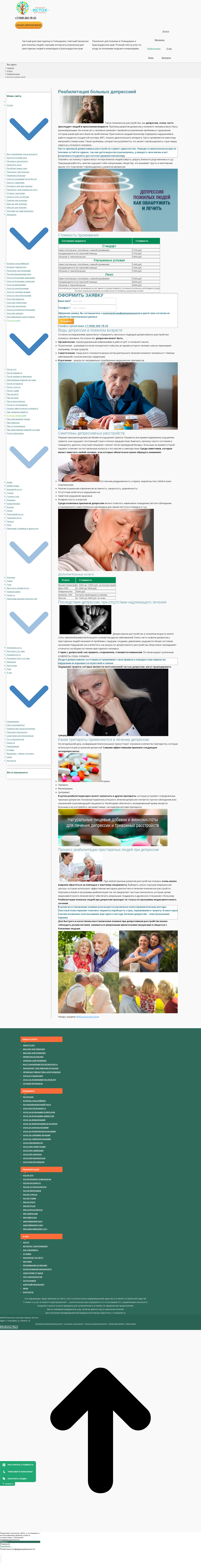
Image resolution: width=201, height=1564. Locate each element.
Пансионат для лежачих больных (41, 1068)
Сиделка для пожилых (34, 1060)
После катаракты (32, 1183)
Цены (25, 1288)
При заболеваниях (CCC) (35, 1229)
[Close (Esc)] (0, 1553)
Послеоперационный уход (37, 1104)
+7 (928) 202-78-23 (25, 17)
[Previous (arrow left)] (0, 1559)
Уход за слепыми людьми (36, 1135)
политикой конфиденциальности (121, 313)
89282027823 (9, 1327)
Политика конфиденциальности (48, 1323)
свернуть (9, 1484)
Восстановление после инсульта (40, 1064)
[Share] (1, 1553)
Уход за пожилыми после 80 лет (39, 1080)
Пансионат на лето (33, 1258)
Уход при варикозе (33, 1143)
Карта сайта (131, 1323)
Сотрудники (29, 1280)
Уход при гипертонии (34, 1147)
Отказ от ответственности (96, 1323)
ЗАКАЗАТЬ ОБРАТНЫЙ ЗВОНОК (28, 25)
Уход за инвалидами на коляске (40, 1124)
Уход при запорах (32, 1154)
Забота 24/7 (29, 1045)
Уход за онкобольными (36, 1127)
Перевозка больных (33, 1057)
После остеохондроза (34, 1187)
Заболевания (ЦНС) (32, 1221)
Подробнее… (6, 1546)
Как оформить (30, 1250)
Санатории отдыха (33, 1273)
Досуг (26, 1242)
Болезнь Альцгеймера (34, 1101)
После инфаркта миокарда (37, 1179)
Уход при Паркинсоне (34, 1158)
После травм (29, 1198)
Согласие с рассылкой (73, 1323)
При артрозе (29, 1206)
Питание (27, 1261)
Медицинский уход (87, 1016)
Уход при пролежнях (34, 1162)
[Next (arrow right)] (1, 1559)
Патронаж (28, 1097)
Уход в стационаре (33, 1076)
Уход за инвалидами (34, 1120)
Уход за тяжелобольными (37, 1139)
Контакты (28, 1292)
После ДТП (28, 1175)
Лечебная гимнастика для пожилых (42, 1072)
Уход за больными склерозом (39, 1112)
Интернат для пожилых (35, 1246)
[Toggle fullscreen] (2, 1553)
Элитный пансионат (33, 1284)
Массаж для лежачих (34, 1049)
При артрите (29, 1202)
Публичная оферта (116, 1323)
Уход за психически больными (39, 1131)
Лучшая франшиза (33, 1083)
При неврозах (30, 1217)
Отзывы (27, 1254)
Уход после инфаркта (34, 1108)
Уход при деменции (33, 1150)
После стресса (30, 1194)
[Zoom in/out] (3, 1553)
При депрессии (30, 1214)
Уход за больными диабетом (38, 1116)
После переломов (32, 1191)
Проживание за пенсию (35, 1265)
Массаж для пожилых (34, 1053)
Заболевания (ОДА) (33, 1225)
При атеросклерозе (33, 1210)
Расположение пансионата (37, 1269)
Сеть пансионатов (32, 1277)
